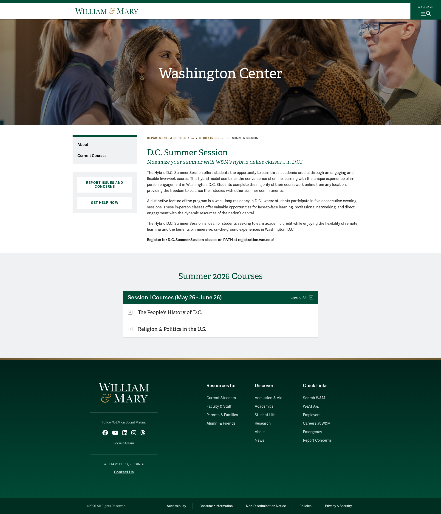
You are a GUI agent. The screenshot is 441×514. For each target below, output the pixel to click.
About (82, 144)
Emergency (312, 432)
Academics (264, 406)
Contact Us (124, 472)
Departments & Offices (166, 138)
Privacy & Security (338, 506)
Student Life (265, 415)
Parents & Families (222, 415)
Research (263, 423)
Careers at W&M (317, 423)
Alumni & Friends (220, 423)
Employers (311, 415)
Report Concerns (317, 440)
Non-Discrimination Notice (266, 506)
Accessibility (176, 506)
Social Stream (123, 443)
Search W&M (314, 398)
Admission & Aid (268, 398)
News (259, 440)
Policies (305, 506)
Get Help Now (105, 203)
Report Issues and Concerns (104, 185)
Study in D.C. (210, 138)
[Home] (106, 11)
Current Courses (91, 155)
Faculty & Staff (218, 406)
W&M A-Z (311, 406)
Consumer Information (216, 506)
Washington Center (221, 73)
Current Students (221, 398)
